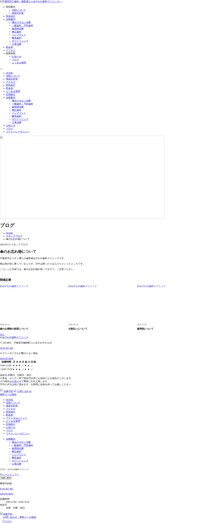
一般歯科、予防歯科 (22, 25)
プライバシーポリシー (18, 131)
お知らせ (16, 56)
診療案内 (10, 19)
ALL (2, 334)
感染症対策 (18, 13)
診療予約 (8, 391)
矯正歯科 (16, 31)
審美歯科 (16, 38)
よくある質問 (19, 62)
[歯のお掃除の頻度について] (32, 303)
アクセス (10, 50)
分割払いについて (77, 328)
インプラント (19, 35)
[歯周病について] (169, 303)
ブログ (15, 59)
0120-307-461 (6, 348)
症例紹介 (10, 94)
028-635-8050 (6, 358)
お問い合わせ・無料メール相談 (19, 517)
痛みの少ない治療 (21, 22)
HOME (9, 73)
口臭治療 (16, 44)
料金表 (9, 47)
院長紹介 (10, 16)
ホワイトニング (20, 41)
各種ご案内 (6, 478)
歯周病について (145, 328)
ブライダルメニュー (16, 418)
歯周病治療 (18, 28)
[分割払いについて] (100, 303)
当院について (19, 10)
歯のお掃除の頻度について (14, 328)
